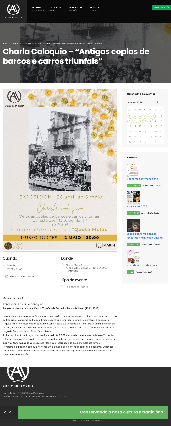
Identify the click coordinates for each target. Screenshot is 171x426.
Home (5, 44)
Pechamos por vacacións (142, 178)
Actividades (76, 8)
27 (130, 116)
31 (150, 116)
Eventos (95, 8)
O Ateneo (38, 8)
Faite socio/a (161, 7)
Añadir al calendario (20, 277)
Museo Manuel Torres (77, 265)
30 (145, 116)
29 (140, 116)
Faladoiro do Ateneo (32, 44)
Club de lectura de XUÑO (142, 265)
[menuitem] (56, 8)
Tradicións (54, 8)
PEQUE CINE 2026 (137, 206)
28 (135, 116)
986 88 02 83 (19, 396)
